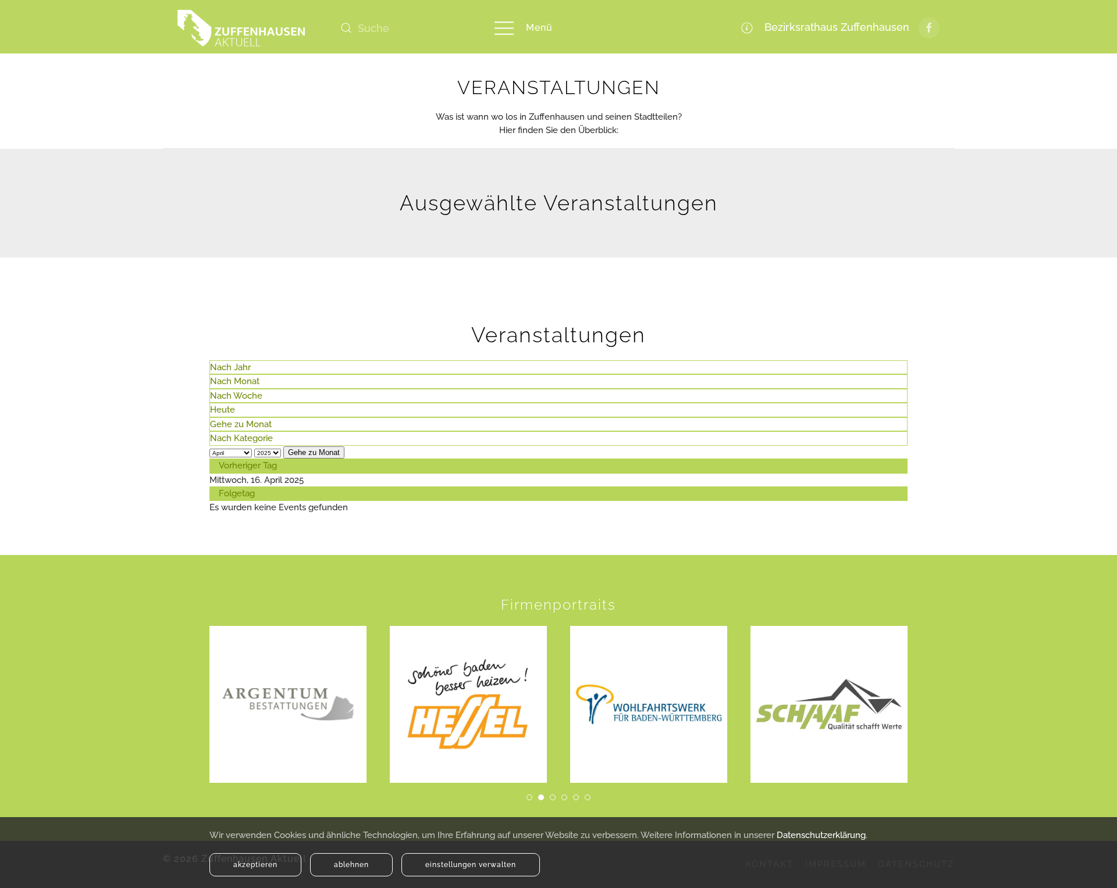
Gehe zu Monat (241, 424)
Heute (222, 409)
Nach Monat (234, 381)
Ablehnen (351, 865)
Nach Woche (236, 396)
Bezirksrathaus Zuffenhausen (834, 27)
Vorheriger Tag (248, 465)
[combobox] (404, 28)
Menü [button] (539, 27)
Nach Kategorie (241, 438)
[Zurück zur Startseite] (241, 28)
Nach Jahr (230, 367)
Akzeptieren (255, 865)
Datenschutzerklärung (821, 835)
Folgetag (237, 493)
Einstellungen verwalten (470, 865)
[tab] (529, 797)
